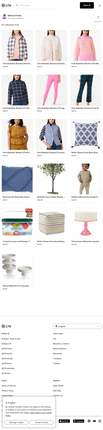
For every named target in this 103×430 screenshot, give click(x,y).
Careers (56, 363)
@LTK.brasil (7, 363)
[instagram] (99, 421)
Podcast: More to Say (11, 339)
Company (57, 358)
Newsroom (57, 353)
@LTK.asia (6, 373)
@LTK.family (7, 353)
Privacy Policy (7, 390)
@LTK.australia (8, 368)
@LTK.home (7, 348)
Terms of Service (9, 386)
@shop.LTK (6, 343)
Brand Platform (60, 348)
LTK (54, 339)
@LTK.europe (7, 358)
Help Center (58, 386)
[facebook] (89, 421)
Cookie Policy (7, 395)
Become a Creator (61, 343)
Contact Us (58, 395)
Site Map (57, 390)
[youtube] (94, 421)
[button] (100, 5)
